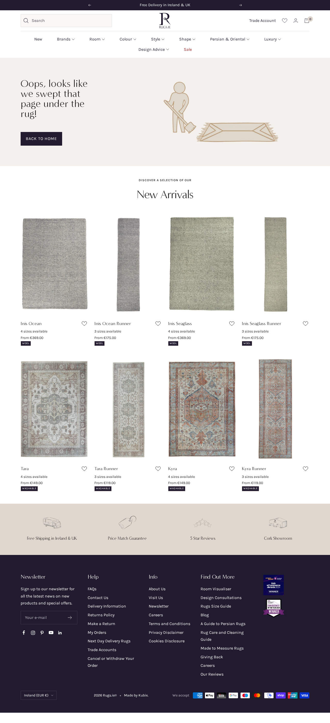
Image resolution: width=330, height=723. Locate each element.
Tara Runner (106, 468)
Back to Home (41, 138)
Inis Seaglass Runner (261, 323)
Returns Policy (101, 614)
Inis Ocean (31, 323)
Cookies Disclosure (167, 640)
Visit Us (156, 597)
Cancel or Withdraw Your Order (111, 662)
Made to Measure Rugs (222, 648)
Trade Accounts (102, 649)
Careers (156, 614)
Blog (205, 614)
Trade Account (262, 20)
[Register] (70, 617)
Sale (188, 49)
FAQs (92, 588)
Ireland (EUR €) (36, 695)
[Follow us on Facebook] (24, 632)
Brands (63, 39)
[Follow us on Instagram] (33, 632)
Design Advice (151, 49)
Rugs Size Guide (216, 606)
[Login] (295, 20)
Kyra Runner (254, 468)
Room (95, 39)
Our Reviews (212, 674)
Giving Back (212, 656)
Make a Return (101, 623)
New (38, 39)
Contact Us (98, 597)
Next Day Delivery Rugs (109, 640)
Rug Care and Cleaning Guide (222, 636)
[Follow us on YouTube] (51, 632)
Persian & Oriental (227, 39)
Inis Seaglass (180, 323)
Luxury (270, 39)
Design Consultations (221, 597)
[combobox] (70, 20)
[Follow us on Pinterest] (42, 632)
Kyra (172, 468)
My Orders (97, 632)
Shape (185, 39)
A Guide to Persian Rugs (223, 623)
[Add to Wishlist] (85, 325)
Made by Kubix (136, 695)
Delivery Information (107, 606)
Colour (126, 39)
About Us (157, 588)
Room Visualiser (216, 588)
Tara (25, 468)
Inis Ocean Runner (112, 323)
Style (155, 39)
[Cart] (306, 20)
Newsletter (159, 606)
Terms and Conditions (169, 623)
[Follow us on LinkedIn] (60, 632)
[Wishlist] (284, 20)
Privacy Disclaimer (166, 632)
